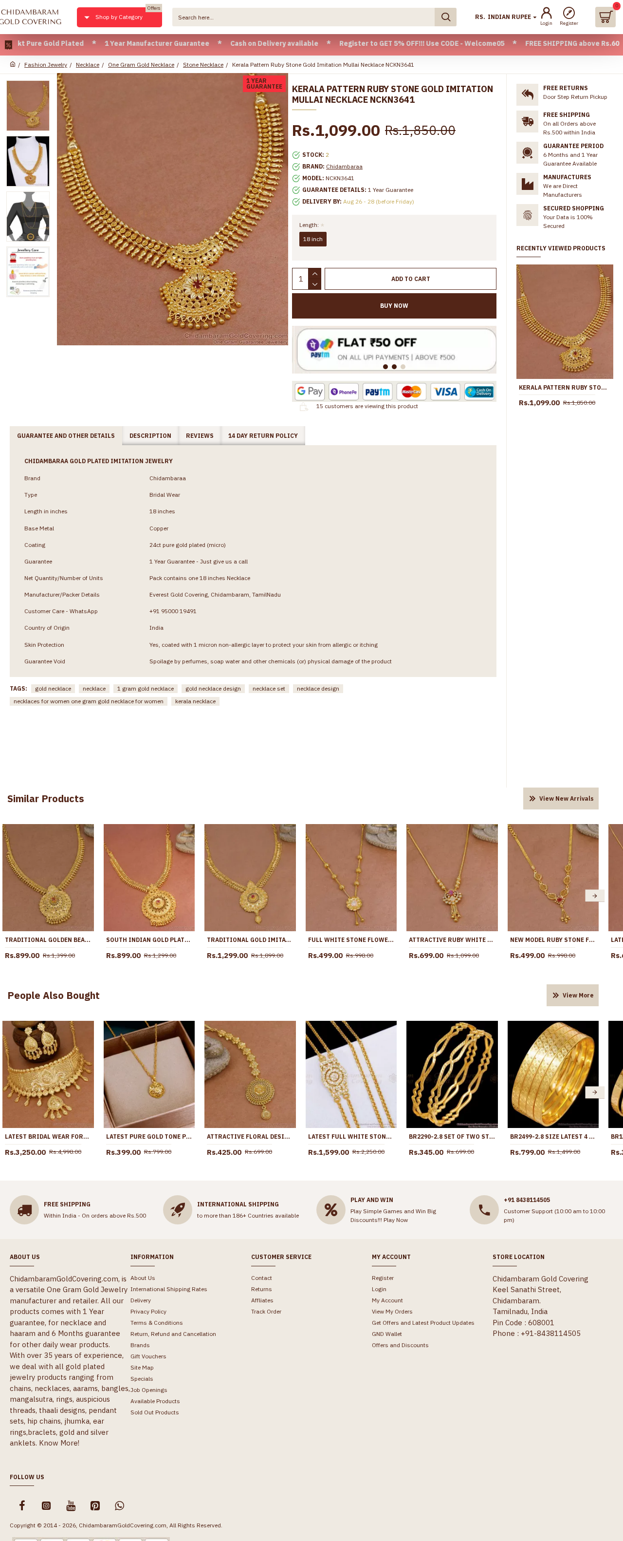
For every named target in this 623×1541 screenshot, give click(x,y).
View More (578, 995)
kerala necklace (195, 701)
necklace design (318, 688)
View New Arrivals (566, 798)
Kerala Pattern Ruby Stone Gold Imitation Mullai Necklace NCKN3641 (565, 387)
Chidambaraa (344, 166)
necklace (94, 688)
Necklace (87, 64)
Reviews (200, 435)
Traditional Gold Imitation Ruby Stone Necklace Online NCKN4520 (250, 939)
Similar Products (45, 798)
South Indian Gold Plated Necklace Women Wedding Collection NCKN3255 (149, 939)
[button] (595, 896)
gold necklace (53, 688)
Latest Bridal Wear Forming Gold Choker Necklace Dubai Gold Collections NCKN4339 (48, 1136)
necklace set (269, 688)
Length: (309, 224)
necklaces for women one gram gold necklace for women (89, 701)
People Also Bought (53, 995)
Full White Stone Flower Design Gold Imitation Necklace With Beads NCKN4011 (351, 939)
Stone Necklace (203, 64)
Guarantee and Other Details (66, 435)
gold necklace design (213, 688)
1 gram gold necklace (145, 688)
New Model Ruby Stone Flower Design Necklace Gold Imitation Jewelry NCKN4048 (553, 939)
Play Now (396, 1219)
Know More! (59, 1442)
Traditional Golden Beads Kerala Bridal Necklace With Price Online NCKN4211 (48, 939)
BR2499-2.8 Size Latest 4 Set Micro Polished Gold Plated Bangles (553, 1136)
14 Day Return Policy (263, 435)
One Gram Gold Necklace (141, 64)
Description (150, 435)
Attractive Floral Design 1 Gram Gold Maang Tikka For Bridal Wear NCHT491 (250, 1136)
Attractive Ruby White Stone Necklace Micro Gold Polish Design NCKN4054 (452, 939)
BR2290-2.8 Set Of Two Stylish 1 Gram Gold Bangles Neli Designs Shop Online (452, 1136)
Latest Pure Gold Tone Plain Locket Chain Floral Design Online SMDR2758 (149, 1136)
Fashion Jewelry (45, 64)
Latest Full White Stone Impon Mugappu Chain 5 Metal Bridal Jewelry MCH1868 (351, 1136)
